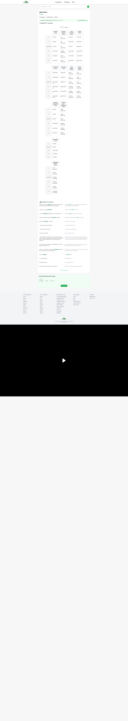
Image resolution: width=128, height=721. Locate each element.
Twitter (92, 298)
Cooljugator (41, 280)
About (74, 298)
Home (74, 296)
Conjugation (58, 2)
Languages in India (60, 299)
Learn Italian (59, 311)
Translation (65, 27)
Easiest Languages (60, 306)
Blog (73, 2)
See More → (59, 312)
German (24, 311)
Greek (24, 296)
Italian (47, 280)
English (24, 304)
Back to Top (64, 285)
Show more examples (64, 270)
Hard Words (59, 307)
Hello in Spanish (60, 304)
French (24, 309)
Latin (41, 298)
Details (56, 17)
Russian (24, 298)
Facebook (93, 296)
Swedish (41, 307)
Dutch (24, 306)
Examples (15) (50, 17)
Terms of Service (76, 303)
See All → (25, 312)
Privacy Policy (76, 304)
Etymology (67, 2)
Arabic (24, 299)
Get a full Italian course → (83, 20)
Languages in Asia (60, 303)
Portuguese (25, 307)
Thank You (59, 309)
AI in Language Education (61, 296)
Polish (41, 311)
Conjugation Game (77, 301)
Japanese (25, 301)
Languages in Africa (60, 298)
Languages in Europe (61, 301)
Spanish (24, 303)
